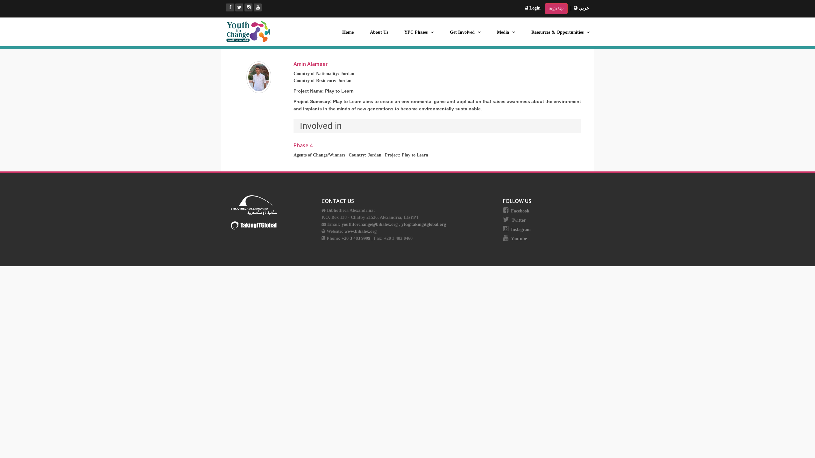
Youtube (519, 238)
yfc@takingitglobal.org (423, 224)
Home (348, 32)
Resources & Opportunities (557, 32)
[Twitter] (239, 7)
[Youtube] (258, 7)
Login (534, 8)
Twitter (519, 220)
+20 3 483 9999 (357, 238)
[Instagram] (248, 7)
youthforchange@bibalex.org (370, 224)
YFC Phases (416, 32)
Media (503, 32)
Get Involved (462, 32)
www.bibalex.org (360, 231)
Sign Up (556, 8)
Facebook (520, 211)
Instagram (521, 229)
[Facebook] (230, 7)
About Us (379, 32)
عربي (583, 8)
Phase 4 (303, 145)
